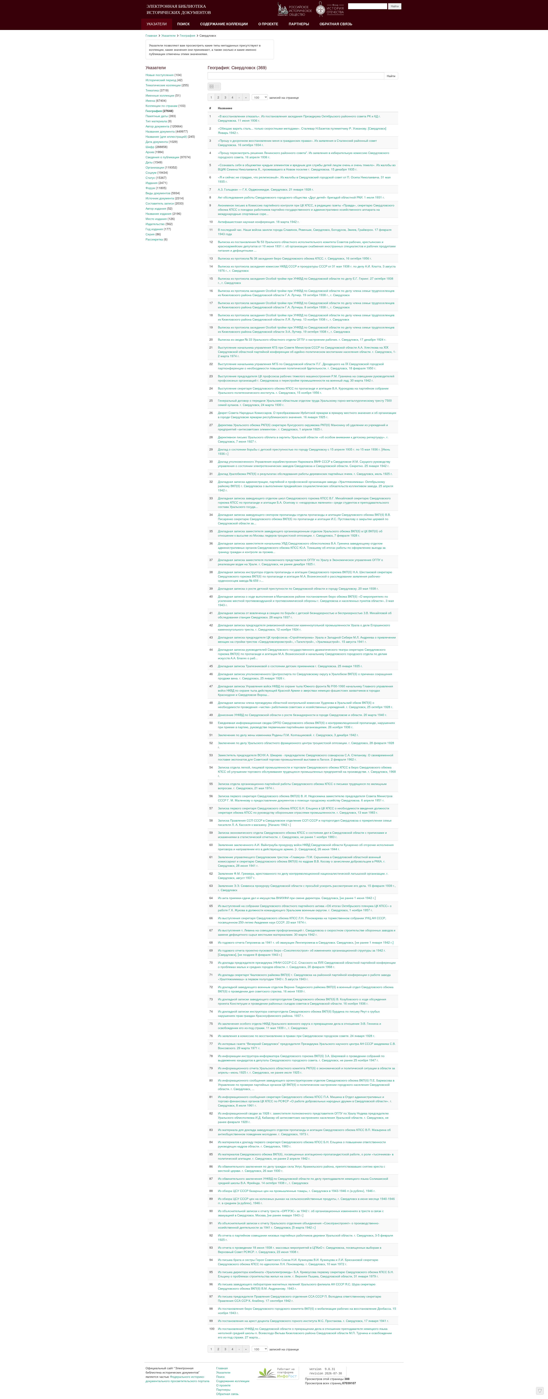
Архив (150, 152)
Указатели (157, 24)
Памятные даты (157, 116)
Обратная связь (336, 24)
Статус (150, 177)
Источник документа (160, 198)
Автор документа (157, 126)
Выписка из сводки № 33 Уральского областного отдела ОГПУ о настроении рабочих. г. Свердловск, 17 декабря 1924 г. (302, 339)
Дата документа (157, 141)
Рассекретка (154, 239)
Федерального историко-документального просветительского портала (177, 1378)
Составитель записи (160, 203)
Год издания (154, 229)
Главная (151, 35)
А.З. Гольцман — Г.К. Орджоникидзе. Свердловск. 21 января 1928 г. (266, 189)
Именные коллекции (160, 95)
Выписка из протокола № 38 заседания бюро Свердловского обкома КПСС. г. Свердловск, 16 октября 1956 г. (295, 258)
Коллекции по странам (161, 105)
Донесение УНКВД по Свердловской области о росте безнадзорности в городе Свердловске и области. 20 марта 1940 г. (302, 715)
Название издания (158, 213)
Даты (149, 162)
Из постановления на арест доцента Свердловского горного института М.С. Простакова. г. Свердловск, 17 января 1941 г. (303, 1320)
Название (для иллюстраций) (166, 136)
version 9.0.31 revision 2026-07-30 (325, 1371)
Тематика (152, 90)
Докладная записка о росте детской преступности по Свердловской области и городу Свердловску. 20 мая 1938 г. (298, 588)
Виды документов (158, 193)
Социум (151, 172)
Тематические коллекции (163, 85)
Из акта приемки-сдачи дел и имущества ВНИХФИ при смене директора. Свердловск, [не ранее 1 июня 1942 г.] (297, 898)
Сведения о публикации (162, 157)
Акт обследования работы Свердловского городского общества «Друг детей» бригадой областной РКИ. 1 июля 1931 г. (301, 197)
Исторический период (161, 80)
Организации (155, 167)
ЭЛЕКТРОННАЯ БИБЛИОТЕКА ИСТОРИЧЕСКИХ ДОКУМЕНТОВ (179, 9)
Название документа (160, 131)
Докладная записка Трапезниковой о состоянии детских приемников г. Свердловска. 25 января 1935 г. (290, 666)
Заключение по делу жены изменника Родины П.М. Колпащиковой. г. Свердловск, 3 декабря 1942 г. (288, 735)
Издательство (155, 224)
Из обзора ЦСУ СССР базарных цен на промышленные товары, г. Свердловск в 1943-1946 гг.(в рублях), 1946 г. (296, 1191)
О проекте (268, 24)
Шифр (150, 147)
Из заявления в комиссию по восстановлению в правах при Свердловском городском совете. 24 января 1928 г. (296, 1036)
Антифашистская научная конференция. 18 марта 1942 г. (258, 221)
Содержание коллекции (224, 24)
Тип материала (156, 121)
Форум (150, 188)
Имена (150, 100)
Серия (150, 234)
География (187, 35)
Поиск (183, 24)
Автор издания (156, 208)
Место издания (156, 218)
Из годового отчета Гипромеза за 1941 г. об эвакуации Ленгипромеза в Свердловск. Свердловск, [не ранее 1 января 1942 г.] (305, 942)
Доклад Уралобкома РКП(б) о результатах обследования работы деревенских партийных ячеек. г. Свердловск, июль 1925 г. (305, 473)
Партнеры (299, 24)
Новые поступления (160, 75)
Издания (152, 182)
